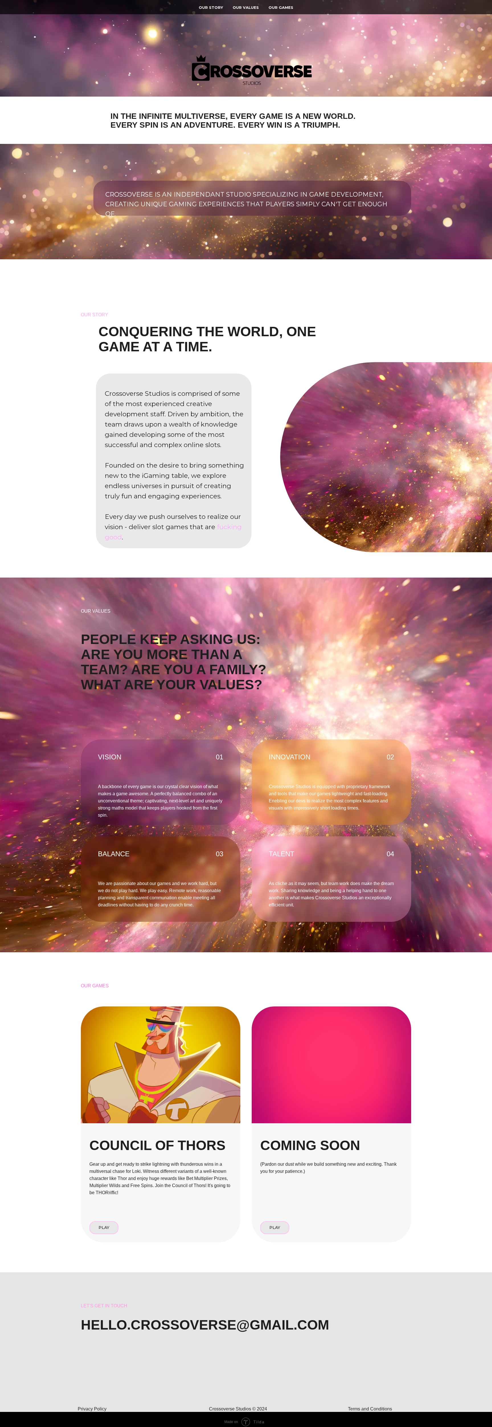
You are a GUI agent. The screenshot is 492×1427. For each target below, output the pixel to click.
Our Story (211, 7)
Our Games (280, 7)
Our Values (246, 7)
